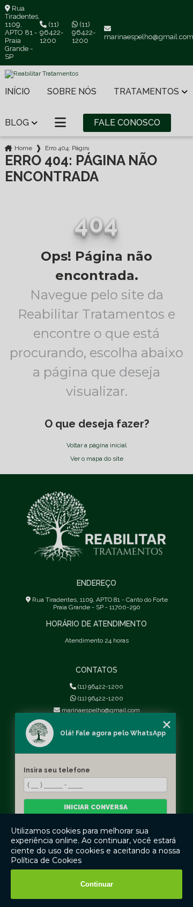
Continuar (96, 884)
